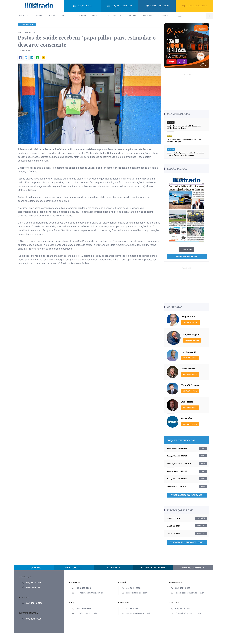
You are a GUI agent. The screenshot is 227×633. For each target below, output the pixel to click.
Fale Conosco (73, 567)
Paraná (51, 16)
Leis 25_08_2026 (173, 533)
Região (38, 16)
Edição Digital (85, 6)
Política (65, 16)
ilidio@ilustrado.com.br (86, 613)
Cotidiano (81, 16)
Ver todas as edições (186, 256)
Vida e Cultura (114, 16)
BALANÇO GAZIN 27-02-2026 (179, 464)
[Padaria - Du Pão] (186, 45)
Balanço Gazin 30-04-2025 (177, 479)
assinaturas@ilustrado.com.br (89, 593)
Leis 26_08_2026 (173, 526)
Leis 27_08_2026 (173, 518)
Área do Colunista (193, 567)
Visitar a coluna (190, 322)
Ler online (186, 249)
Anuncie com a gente (196, 6)
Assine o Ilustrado (159, 6)
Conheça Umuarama (153, 567)
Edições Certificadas (122, 6)
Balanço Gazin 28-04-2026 (177, 448)
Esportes (96, 16)
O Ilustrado (34, 567)
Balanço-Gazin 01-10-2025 (177, 471)
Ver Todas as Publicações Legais (186, 542)
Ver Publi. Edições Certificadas (186, 495)
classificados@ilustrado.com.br (190, 593)
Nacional (147, 16)
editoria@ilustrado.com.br (137, 593)
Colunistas (164, 16)
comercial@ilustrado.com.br (138, 613)
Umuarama (23, 16)
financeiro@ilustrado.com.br (188, 613)
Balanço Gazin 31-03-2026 (177, 456)
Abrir (203, 448)
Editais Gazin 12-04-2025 (176, 486)
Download (201, 518)
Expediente (113, 567)
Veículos (132, 16)
